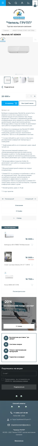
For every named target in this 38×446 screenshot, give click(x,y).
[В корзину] (32, 245)
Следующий (29, 199)
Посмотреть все (19, 291)
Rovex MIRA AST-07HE (11, 285)
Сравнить (35, 39)
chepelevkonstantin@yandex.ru (20, 425)
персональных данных (20, 381)
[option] (19, 56)
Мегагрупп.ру (19, 441)
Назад (19, 218)
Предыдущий (9, 199)
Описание (19, 205)
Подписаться (19, 387)
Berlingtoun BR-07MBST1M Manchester (17, 245)
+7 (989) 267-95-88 (20, 413)
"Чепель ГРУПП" (19, 23)
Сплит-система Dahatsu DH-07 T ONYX (17, 265)
